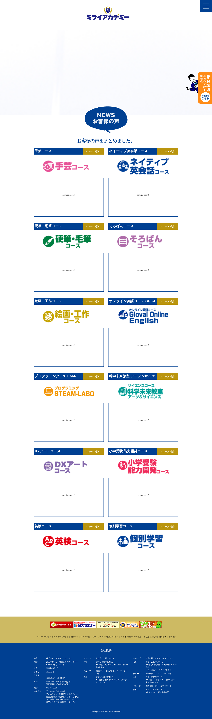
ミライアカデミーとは (59, 637)
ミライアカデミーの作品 (131, 637)
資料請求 (162, 637)
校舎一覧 (74, 637)
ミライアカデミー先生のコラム (105, 637)
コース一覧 (85, 637)
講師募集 (172, 637)
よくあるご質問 (150, 637)
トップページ (42, 637)
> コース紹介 (93, 151)
